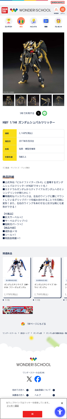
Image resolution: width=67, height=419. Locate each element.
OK (32, 414)
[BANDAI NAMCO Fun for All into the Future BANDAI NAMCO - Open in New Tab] (58, 2)
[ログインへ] (62, 9)
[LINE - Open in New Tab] (44, 113)
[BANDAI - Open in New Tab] (5, 10)
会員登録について (43, 390)
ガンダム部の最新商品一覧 (56, 333)
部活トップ (25, 333)
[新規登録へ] (56, 9)
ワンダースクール (10, 333)
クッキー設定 (13, 406)
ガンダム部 (37, 333)
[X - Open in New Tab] (38, 113)
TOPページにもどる (36, 324)
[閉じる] (62, 403)
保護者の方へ (18, 395)
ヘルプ (38, 395)
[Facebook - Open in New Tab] (37, 379)
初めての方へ (18, 390)
